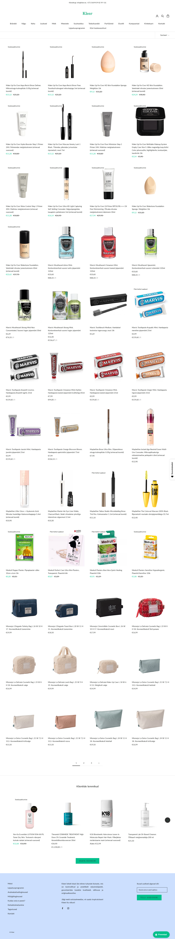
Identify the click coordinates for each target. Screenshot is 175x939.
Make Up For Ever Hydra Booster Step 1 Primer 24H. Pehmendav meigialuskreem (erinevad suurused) (24, 147)
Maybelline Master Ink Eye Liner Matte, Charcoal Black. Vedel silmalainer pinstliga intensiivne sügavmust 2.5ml (64, 514)
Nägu (24, 23)
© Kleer (12, 932)
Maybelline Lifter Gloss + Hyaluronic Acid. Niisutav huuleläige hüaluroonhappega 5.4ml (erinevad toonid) (23, 514)
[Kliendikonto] (157, 16)
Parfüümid (109, 23)
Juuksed (43, 23)
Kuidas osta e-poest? (16, 900)
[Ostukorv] (168, 16)
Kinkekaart (148, 23)
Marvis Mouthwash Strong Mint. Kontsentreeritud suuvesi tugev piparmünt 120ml (64, 330)
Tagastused (12, 909)
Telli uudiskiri (149, 898)
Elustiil (121, 23)
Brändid (13, 23)
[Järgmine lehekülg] (99, 763)
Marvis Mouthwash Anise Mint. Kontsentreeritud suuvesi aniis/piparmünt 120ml (64, 268)
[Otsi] (162, 16)
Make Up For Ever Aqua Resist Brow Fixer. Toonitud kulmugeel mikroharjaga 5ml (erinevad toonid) (66, 88)
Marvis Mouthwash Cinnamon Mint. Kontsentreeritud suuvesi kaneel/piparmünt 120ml (107, 268)
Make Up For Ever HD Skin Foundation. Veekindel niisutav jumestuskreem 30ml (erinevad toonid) (147, 88)
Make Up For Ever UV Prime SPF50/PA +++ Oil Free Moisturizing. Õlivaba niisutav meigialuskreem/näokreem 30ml (108, 209)
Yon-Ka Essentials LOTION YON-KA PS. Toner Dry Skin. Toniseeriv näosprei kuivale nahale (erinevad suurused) (28, 837)
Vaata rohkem (87, 861)
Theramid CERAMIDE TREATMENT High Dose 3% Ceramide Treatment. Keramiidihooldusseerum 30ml (67, 837)
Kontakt (161, 23)
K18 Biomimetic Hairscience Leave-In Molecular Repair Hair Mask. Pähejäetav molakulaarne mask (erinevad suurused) (105, 837)
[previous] (7, 820)
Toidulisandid (94, 23)
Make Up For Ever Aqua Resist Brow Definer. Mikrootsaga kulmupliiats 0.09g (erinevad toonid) (23, 88)
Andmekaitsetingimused (18, 892)
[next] (167, 820)
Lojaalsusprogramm (77, 28)
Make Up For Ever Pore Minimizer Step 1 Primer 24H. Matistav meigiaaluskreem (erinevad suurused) (106, 147)
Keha (33, 23)
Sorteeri (164, 35)
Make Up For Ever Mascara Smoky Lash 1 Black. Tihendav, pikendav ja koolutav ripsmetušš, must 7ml (64, 147)
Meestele (65, 23)
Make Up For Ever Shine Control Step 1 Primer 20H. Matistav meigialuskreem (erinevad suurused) (24, 209)
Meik (54, 23)
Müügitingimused (15, 896)
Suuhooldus (79, 23)
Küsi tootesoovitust (98, 28)
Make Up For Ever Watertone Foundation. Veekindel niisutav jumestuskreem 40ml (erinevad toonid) (22, 268)
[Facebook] (62, 908)
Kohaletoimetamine (16, 905)
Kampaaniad (134, 23)
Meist (10, 883)
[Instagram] (68, 908)
